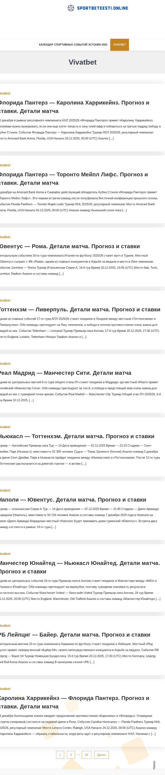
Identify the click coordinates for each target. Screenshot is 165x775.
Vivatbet (119, 44)
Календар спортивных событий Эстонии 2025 (73, 44)
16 (86, 754)
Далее (101, 754)
